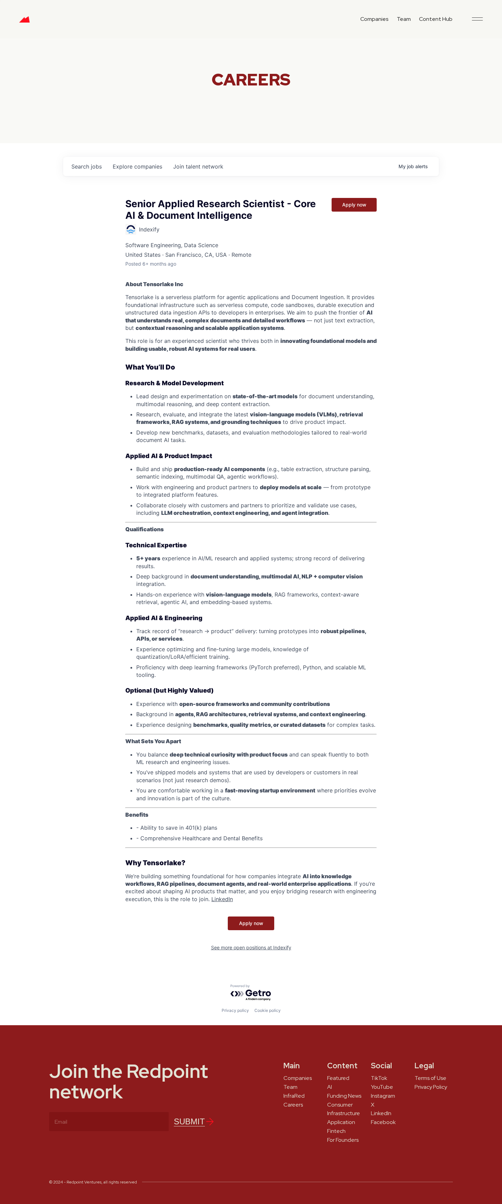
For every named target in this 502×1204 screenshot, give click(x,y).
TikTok (379, 1078)
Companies (374, 19)
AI (329, 1087)
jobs (86, 166)
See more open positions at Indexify (251, 947)
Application (341, 1122)
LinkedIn (381, 1113)
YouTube (382, 1087)
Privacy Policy (431, 1087)
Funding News (344, 1096)
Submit (189, 1121)
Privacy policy (235, 1010)
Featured (338, 1078)
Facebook (383, 1122)
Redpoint (24, 22)
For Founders (343, 1140)
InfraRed (294, 1096)
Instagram (383, 1096)
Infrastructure (343, 1113)
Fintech (336, 1131)
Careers (293, 1104)
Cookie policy (267, 1010)
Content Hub (435, 19)
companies (137, 166)
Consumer (340, 1104)
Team (404, 19)
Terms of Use (430, 1078)
